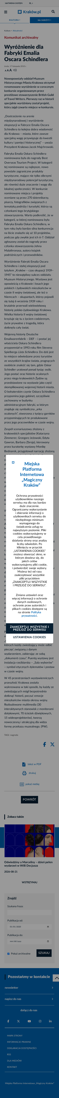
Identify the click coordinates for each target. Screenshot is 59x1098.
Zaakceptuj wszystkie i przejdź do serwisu (29, 628)
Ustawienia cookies (29, 637)
